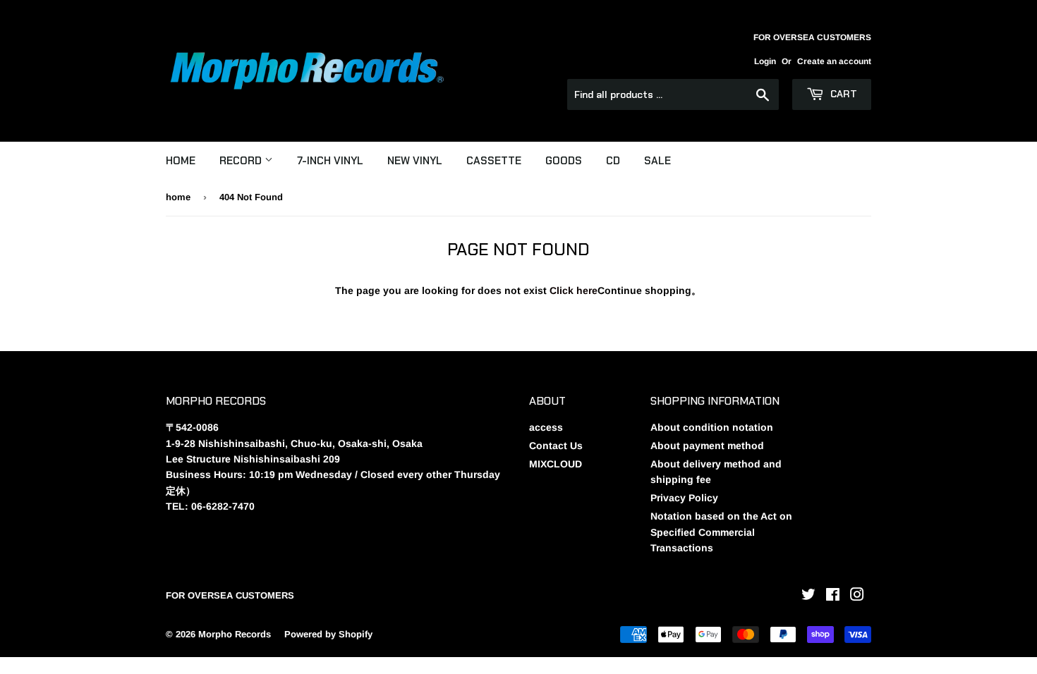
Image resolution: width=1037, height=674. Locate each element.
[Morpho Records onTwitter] (808, 596)
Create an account (834, 61)
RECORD (242, 161)
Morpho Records (234, 634)
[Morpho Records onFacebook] (832, 596)
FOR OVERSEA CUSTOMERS (230, 595)
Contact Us (556, 445)
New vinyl (414, 161)
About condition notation (711, 427)
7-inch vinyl (330, 161)
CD (613, 161)
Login (765, 61)
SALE (657, 161)
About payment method (707, 445)
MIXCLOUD (555, 464)
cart (842, 93)
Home (180, 161)
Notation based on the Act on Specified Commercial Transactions (721, 531)
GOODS (563, 161)
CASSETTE (493, 161)
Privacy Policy (684, 497)
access (546, 427)
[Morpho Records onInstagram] (857, 596)
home (178, 197)
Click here (574, 290)
